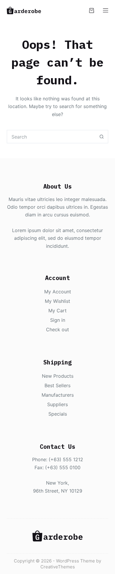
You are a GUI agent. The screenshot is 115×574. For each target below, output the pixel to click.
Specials (57, 414)
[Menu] (105, 10)
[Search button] (101, 136)
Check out (57, 329)
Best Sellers (57, 385)
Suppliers (57, 404)
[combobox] (51, 136)
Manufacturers (58, 395)
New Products (57, 376)
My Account (57, 292)
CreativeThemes (57, 567)
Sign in (57, 320)
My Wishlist (57, 301)
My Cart (57, 310)
